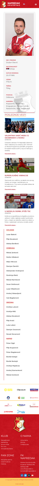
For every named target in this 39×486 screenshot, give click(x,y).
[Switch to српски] (24, 4)
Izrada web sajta (19, 484)
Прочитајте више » (10, 153)
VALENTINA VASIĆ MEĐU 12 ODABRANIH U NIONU (17, 137)
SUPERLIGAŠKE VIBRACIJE (16, 175)
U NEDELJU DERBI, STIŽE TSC (18, 211)
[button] (35, 4)
